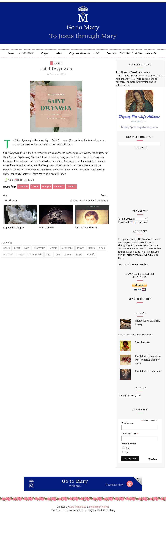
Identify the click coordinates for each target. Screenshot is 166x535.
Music (79, 254)
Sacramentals (35, 254)
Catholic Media (26, 53)
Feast (17, 247)
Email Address (129, 433)
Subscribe (151, 53)
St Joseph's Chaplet (14, 227)
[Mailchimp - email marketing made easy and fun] (152, 461)
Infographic (39, 247)
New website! (46, 227)
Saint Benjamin (142, 342)
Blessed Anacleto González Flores (135, 334)
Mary (26, 247)
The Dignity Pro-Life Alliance (133, 72)
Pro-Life (90, 254)
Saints (6, 247)
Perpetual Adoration (79, 53)
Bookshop (111, 53)
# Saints (58, 63)
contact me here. (140, 264)
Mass (59, 53)
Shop (48, 254)
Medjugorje (67, 247)
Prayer (80, 247)
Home (11, 53)
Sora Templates (77, 506)
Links (97, 53)
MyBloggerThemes (99, 506)
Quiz (58, 254)
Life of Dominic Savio (86, 227)
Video (102, 247)
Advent (68, 254)
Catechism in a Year (131, 53)
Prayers (45, 53)
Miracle (53, 247)
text (127, 452)
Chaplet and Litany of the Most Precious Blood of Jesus (148, 360)
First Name (127, 423)
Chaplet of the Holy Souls (148, 371)
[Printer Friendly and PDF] (19, 179)
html (127, 448)
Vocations (8, 254)
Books (91, 247)
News (21, 254)
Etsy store (152, 245)
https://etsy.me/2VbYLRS (140, 254)
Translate (142, 221)
